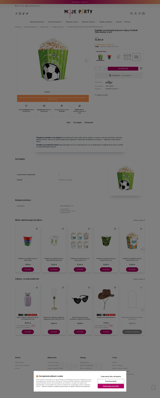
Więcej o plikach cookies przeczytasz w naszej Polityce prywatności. (66, 386)
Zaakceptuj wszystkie (111, 386)
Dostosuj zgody (110, 381)
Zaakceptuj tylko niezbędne (111, 376)
